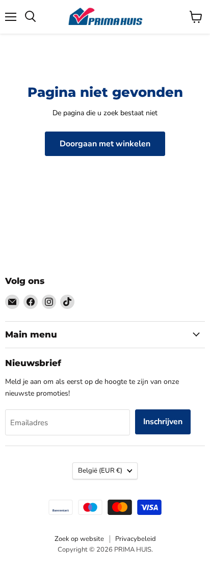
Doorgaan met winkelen (105, 143)
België (100, 470)
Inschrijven (162, 421)
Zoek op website (79, 538)
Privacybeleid (135, 538)
